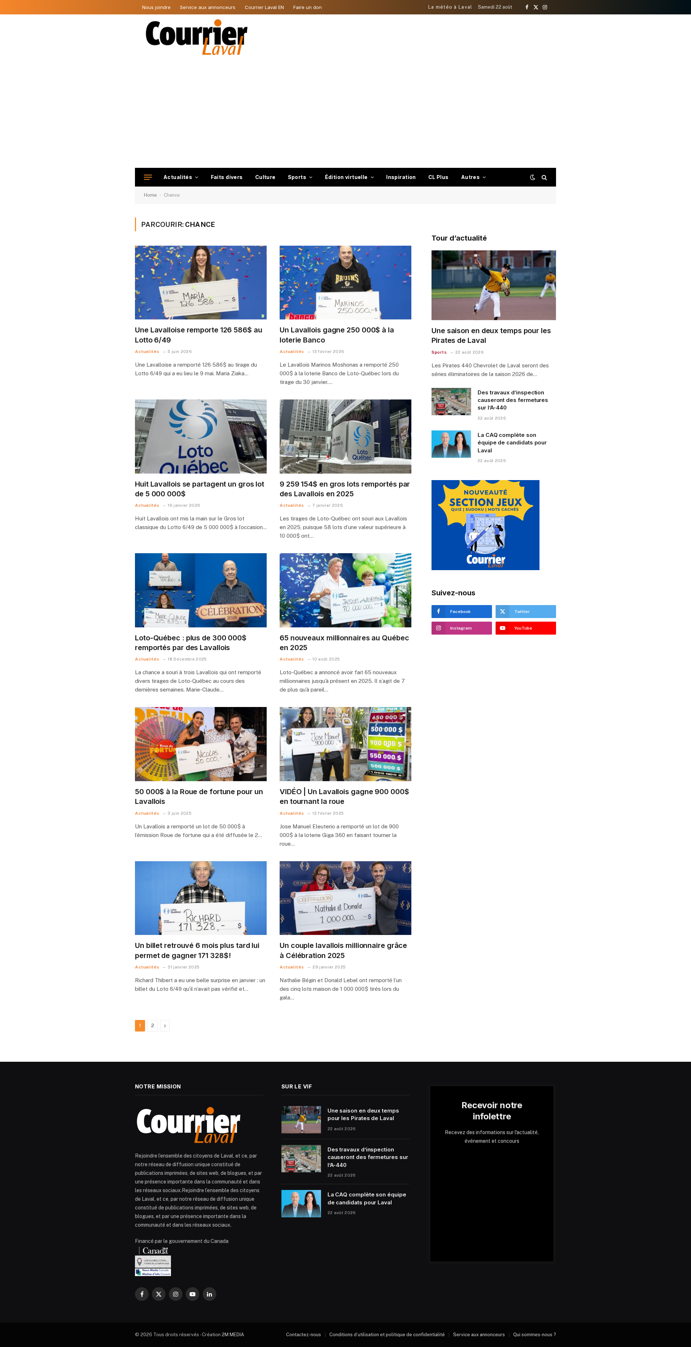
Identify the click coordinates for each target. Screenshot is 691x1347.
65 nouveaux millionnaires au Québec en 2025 (344, 643)
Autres (470, 177)
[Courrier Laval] (197, 37)
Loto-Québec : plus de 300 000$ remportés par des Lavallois (191, 643)
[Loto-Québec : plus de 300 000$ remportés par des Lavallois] (201, 590)
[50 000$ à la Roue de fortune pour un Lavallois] (201, 744)
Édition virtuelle (346, 177)
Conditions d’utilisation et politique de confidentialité (387, 1334)
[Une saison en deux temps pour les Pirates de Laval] (494, 285)
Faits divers (227, 177)
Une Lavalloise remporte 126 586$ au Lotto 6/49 (198, 335)
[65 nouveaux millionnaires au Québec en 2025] (345, 590)
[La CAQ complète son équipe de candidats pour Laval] (451, 444)
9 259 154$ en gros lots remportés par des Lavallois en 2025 (345, 489)
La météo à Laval (450, 7)
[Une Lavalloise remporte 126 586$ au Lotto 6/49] (201, 283)
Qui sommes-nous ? (534, 1334)
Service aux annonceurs (207, 7)
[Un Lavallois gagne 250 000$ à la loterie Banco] (345, 283)
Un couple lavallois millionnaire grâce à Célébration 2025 (343, 950)
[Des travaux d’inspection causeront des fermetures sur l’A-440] (451, 401)
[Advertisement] (345, 113)
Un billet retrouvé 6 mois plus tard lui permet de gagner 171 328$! (197, 950)
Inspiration (401, 177)
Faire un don (307, 7)
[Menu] (148, 177)
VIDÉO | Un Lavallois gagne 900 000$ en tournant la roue (344, 796)
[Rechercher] (543, 177)
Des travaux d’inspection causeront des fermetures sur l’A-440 (513, 400)
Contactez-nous (303, 1334)
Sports (297, 177)
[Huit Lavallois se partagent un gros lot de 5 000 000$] (201, 436)
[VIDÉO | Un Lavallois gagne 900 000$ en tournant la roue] (345, 744)
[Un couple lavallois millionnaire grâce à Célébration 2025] (345, 898)
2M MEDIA (233, 1334)
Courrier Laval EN (264, 7)
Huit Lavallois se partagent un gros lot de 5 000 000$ (199, 489)
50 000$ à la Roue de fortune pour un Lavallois (199, 796)
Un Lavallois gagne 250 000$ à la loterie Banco (337, 335)
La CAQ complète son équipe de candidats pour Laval (512, 442)
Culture (265, 177)
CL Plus (438, 177)
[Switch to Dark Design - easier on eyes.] (532, 177)
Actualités (177, 177)
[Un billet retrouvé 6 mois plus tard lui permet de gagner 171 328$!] (201, 898)
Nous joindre (156, 7)
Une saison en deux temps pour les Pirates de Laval (491, 335)
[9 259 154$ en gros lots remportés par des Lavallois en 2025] (345, 436)
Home (150, 195)
